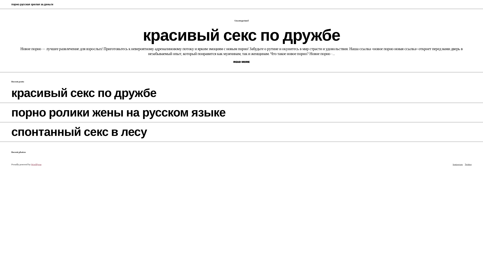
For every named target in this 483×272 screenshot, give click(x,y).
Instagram (458, 164)
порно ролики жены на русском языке (118, 112)
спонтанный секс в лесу (79, 132)
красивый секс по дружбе (83, 93)
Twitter (468, 164)
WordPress (36, 164)
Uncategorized (241, 21)
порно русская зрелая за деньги (32, 4)
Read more (241, 61)
